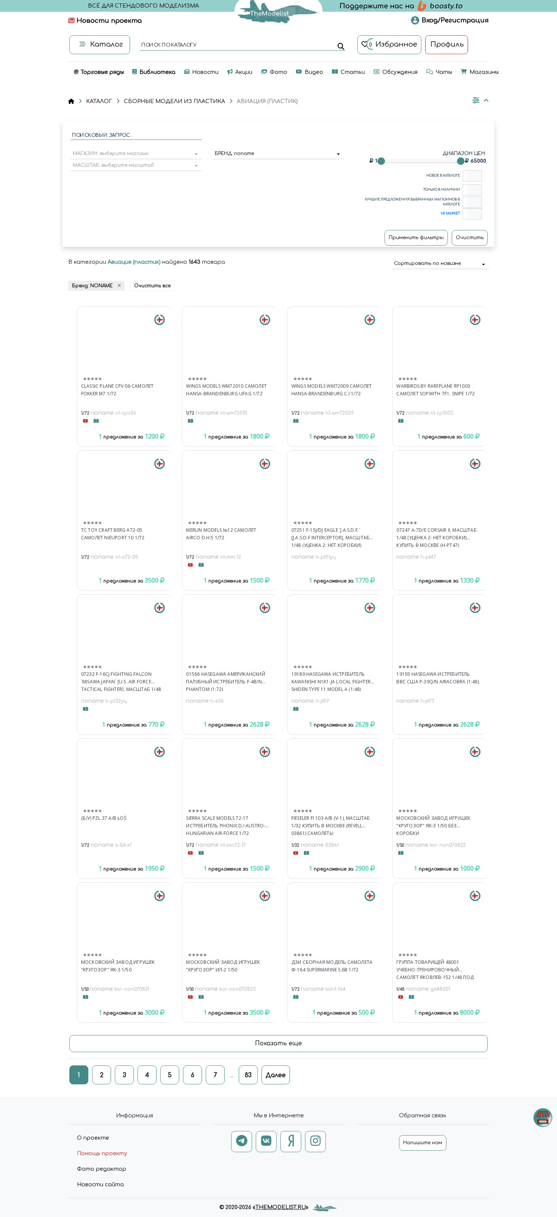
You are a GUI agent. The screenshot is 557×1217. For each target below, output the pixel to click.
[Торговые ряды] (542, 1117)
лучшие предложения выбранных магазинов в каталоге (412, 202)
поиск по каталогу (168, 45)
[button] (136, 154)
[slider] (381, 161)
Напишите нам (422, 1142)
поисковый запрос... (102, 135)
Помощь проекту (102, 1153)
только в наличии (441, 189)
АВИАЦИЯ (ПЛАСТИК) (267, 101)
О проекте (93, 1138)
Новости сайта (100, 1184)
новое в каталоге (443, 175)
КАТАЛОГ (99, 101)
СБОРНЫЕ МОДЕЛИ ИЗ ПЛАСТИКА (174, 101)
